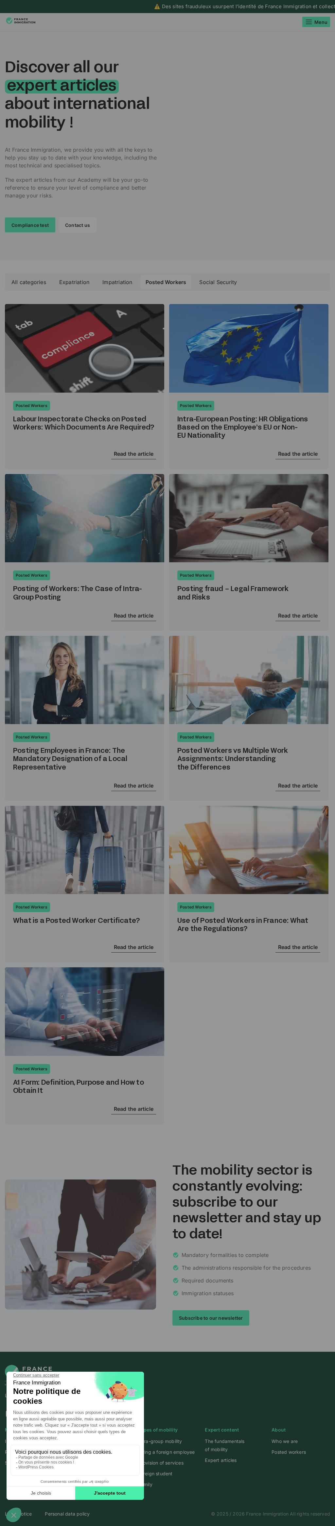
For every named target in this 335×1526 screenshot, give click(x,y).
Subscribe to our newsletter (211, 1318)
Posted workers (289, 1452)
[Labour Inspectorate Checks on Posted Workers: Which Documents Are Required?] (84, 348)
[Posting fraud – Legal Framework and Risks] (248, 518)
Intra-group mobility (160, 1441)
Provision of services (161, 1463)
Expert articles (221, 1460)
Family (145, 1484)
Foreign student (155, 1473)
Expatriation (74, 282)
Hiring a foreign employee (166, 1452)
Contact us (77, 225)
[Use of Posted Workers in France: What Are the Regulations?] (248, 850)
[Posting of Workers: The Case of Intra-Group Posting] (84, 518)
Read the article (133, 453)
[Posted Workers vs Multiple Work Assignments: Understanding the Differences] (248, 680)
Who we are (285, 1441)
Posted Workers (166, 282)
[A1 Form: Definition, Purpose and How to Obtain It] (84, 1011)
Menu (320, 22)
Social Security (218, 282)
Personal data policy (67, 1514)
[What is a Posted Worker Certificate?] (84, 850)
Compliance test (30, 225)
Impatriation (117, 282)
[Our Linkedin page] (167, 1414)
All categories (28, 282)
